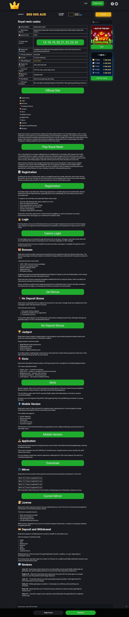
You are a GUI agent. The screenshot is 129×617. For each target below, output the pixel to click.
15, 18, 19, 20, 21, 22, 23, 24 (60, 42)
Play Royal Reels (52, 147)
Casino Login (52, 233)
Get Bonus (52, 292)
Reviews (24, 128)
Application (25, 117)
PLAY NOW (37, 61)
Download (52, 463)
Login (23, 101)
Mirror (23, 120)
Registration (25, 98)
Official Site (52, 90)
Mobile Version (26, 114)
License (24, 123)
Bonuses (24, 103)
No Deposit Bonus (27, 106)
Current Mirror (53, 496)
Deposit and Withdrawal (29, 126)
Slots (23, 112)
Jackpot (24, 109)
